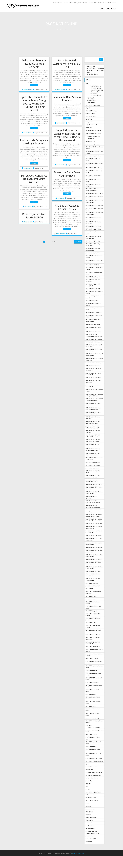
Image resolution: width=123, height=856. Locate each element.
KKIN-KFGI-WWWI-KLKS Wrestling (94, 484)
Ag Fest (87, 764)
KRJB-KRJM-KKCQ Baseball (92, 253)
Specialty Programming (91, 766)
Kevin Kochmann (60, 233)
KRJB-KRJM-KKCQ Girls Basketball (94, 205)
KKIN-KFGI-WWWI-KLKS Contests (94, 339)
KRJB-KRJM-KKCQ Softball (92, 265)
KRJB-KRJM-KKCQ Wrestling (93, 241)
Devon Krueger (28, 222)
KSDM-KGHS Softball (91, 706)
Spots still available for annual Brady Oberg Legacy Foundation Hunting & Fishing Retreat (34, 103)
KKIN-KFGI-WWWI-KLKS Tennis (93, 365)
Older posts (78, 241)
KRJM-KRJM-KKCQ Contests (93, 462)
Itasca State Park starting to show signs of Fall (67, 64)
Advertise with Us (90, 828)
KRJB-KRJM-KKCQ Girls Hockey (93, 229)
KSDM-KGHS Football (91, 599)
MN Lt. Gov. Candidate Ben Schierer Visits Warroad (34, 179)
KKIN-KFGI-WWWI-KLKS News (93, 331)
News (87, 83)
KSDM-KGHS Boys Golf (91, 734)
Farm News (91, 97)
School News (91, 98)
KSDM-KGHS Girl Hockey (92, 670)
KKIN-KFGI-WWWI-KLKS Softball (94, 535)
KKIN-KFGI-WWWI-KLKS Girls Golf (94, 559)
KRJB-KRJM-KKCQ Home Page (76, 3)
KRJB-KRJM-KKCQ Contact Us (93, 792)
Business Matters (90, 795)
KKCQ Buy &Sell (89, 823)
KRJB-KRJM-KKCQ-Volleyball (93, 156)
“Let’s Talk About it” (91, 838)
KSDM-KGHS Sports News (92, 583)
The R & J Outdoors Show (92, 800)
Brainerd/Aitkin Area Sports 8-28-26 (34, 215)
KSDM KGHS (88, 725)
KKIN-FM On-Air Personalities (93, 324)
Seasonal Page (89, 769)
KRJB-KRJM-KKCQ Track (92, 300)
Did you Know (89, 108)
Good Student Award (91, 797)
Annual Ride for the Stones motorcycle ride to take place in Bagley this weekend (67, 135)
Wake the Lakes (89, 820)
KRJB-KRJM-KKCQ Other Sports (94, 312)
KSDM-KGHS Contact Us (94, 727)
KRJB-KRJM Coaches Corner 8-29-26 (67, 207)
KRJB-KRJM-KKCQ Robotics (93, 465)
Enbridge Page (89, 781)
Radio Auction (89, 836)
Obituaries (88, 806)
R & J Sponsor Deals (90, 116)
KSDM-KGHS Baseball (91, 694)
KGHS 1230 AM (89, 811)
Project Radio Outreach (91, 124)
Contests (88, 803)
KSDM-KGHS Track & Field (92, 682)
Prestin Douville (28, 89)
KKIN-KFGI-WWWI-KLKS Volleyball (94, 363)
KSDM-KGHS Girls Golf (91, 746)
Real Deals (88, 814)
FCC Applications (90, 122)
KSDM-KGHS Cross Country (92, 718)
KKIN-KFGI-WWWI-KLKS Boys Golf (94, 547)
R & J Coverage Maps (91, 825)
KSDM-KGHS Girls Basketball (93, 646)
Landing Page (56, 3)
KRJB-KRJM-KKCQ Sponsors (93, 105)
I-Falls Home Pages (108, 9)
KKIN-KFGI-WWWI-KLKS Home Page (103, 3)
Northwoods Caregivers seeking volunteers (34, 141)
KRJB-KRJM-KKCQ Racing (92, 468)
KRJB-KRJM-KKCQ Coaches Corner (94, 761)
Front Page (88, 783)
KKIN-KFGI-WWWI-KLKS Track (93, 571)
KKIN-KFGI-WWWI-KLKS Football (94, 342)
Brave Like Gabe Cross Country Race (67, 173)
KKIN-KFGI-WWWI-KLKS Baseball (94, 523)
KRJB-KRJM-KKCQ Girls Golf (93, 288)
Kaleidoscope (89, 841)
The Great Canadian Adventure (93, 775)
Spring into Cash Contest (92, 778)
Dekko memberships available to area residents (34, 64)
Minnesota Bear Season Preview (67, 98)
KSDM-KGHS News (90, 588)
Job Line (88, 789)
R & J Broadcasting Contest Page (94, 772)
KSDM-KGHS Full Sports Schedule (94, 758)
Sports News (89, 119)
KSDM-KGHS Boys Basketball (93, 634)
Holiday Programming (91, 817)
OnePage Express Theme (77, 853)
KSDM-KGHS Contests (91, 596)
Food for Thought (90, 809)
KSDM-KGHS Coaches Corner (93, 586)
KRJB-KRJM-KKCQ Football (92, 144)
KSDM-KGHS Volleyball (91, 611)
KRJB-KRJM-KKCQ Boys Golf (93, 276)
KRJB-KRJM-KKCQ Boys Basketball (94, 193)
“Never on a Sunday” (91, 113)
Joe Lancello (60, 198)
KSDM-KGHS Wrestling (91, 622)
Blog (87, 786)
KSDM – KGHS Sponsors (91, 110)
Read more (34, 84)
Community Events (93, 85)
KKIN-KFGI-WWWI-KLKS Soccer (93, 377)
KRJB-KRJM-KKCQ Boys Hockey (93, 226)
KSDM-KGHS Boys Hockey (92, 658)
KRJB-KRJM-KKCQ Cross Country (94, 168)
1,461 (55, 241)
